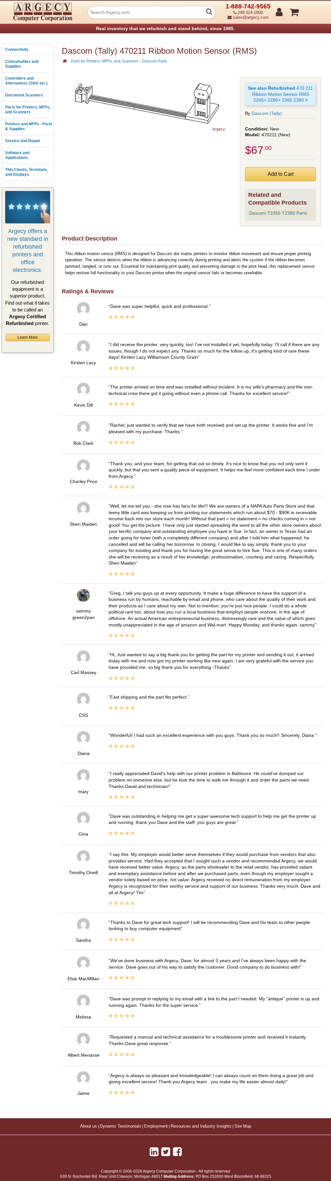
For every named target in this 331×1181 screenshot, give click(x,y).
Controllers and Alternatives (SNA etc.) (26, 81)
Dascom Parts (154, 61)
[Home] (65, 60)
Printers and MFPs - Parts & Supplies (28, 126)
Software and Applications (17, 155)
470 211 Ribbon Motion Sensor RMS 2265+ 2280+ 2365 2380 (280, 93)
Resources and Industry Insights (201, 1126)
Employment (156, 1126)
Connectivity (16, 49)
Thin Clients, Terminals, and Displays (26, 172)
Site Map (242, 1126)
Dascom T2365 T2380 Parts (278, 213)
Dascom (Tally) (266, 113)
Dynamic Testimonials (120, 1126)
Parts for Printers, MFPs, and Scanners (27, 110)
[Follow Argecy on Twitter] (165, 1152)
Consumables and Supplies (21, 64)
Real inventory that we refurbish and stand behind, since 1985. (165, 28)
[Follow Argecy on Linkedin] (154, 1152)
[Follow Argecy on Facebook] (177, 1152)
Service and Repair (22, 141)
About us (88, 1126)
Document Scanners (24, 95)
